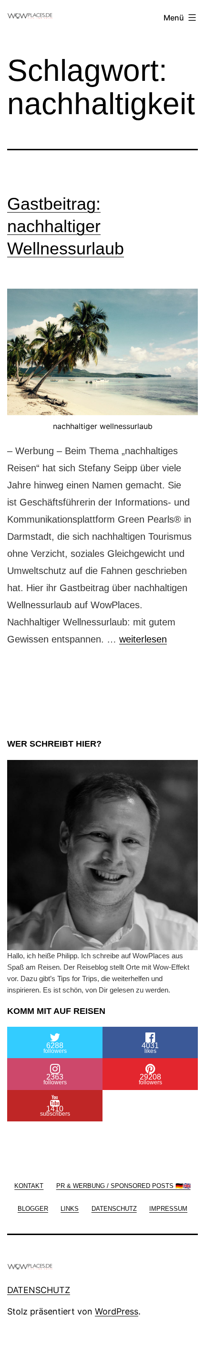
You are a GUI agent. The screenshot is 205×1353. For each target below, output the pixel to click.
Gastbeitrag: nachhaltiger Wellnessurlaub (65, 226)
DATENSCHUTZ (38, 1290)
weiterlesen (143, 639)
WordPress (116, 1311)
